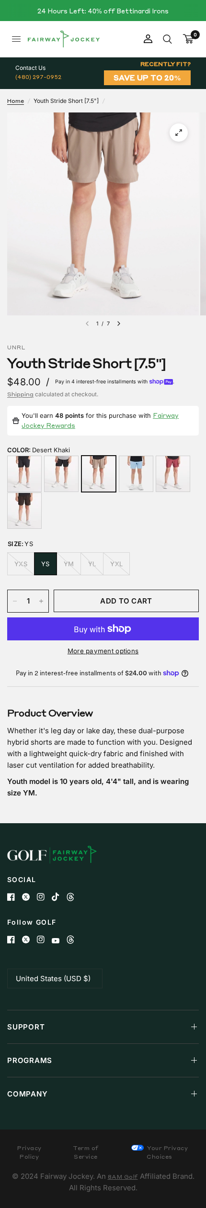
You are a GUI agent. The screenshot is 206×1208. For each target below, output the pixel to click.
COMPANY (27, 1093)
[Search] (167, 39)
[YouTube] (59, 940)
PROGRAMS (29, 1060)
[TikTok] (59, 897)
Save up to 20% (147, 77)
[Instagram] (44, 897)
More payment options (103, 651)
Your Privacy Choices (167, 1152)
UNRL (16, 347)
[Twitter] (29, 897)
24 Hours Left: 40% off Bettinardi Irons (103, 11)
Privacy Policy (29, 1152)
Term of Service (86, 1152)
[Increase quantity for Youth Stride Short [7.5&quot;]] (41, 601)
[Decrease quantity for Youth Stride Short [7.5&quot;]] (15, 601)
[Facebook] (14, 897)
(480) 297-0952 (38, 76)
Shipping (20, 394)
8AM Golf (123, 1176)
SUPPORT (26, 1026)
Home (15, 100)
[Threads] (74, 897)
